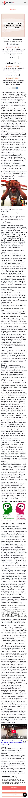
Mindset (17, 47)
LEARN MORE (13, 57)
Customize (14, 791)
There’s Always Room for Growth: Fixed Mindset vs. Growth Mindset (13, 42)
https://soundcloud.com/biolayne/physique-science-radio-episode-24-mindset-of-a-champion (14, 742)
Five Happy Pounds (13, 63)
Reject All (14, 795)
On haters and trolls (12, 75)
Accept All (14, 787)
